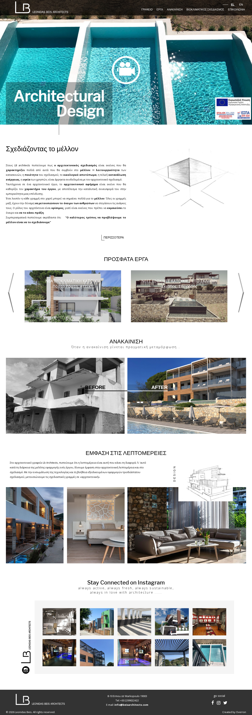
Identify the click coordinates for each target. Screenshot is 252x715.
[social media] (212, 703)
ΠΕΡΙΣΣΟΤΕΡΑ (114, 237)
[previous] (11, 293)
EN (240, 4)
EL (232, 4)
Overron (241, 712)
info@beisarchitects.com (131, 705)
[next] (241, 293)
